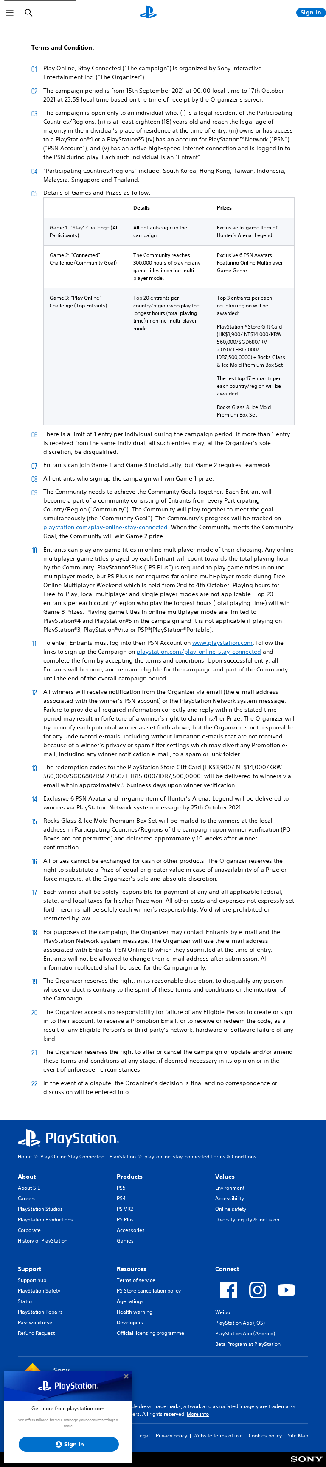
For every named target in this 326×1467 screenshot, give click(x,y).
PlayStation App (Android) (245, 1333)
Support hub (32, 1280)
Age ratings (130, 1301)
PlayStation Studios (40, 1209)
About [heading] (27, 1176)
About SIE (29, 1187)
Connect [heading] (227, 1269)
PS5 (121, 1187)
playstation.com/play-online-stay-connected (105, 527)
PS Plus (125, 1219)
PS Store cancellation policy (149, 1290)
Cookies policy (265, 1435)
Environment (229, 1187)
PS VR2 (125, 1209)
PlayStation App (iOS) (240, 1322)
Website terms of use (218, 1435)
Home (25, 1156)
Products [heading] (130, 1176)
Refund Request (36, 1333)
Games (125, 1240)
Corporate (29, 1230)
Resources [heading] (131, 1269)
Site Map (298, 1435)
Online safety (230, 1209)
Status (25, 1301)
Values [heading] (225, 1176)
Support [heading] (29, 1269)
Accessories (131, 1230)
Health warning (134, 1311)
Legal (143, 1435)
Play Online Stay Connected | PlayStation (88, 1156)
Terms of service (136, 1280)
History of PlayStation (42, 1240)
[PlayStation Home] (148, 12)
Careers (27, 1198)
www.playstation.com (222, 642)
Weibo (222, 1312)
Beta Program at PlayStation (248, 1344)
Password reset (36, 1322)
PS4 (121, 1198)
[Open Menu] (9, 12)
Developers (130, 1322)
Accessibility (229, 1198)
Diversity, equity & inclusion (247, 1219)
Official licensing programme (150, 1333)
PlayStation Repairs (40, 1311)
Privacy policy (171, 1435)
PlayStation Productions (45, 1219)
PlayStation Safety (39, 1290)
